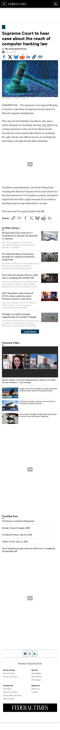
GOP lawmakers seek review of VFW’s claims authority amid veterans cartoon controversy (17, 295)
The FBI (46, 125)
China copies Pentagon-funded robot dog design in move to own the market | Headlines (38, 415)
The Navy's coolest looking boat (18, 521)
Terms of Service (10, 676)
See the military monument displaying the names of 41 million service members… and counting (29, 381)
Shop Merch (36, 676)
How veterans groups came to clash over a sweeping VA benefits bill (20, 276)
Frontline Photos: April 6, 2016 (17, 534)
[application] (30, 362)
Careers (34, 692)
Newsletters (36, 673)
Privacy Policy (9, 673)
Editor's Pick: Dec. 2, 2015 (15, 541)
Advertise (7, 688)
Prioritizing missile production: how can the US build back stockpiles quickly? (37, 402)
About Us (35, 688)
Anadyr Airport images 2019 (16, 527)
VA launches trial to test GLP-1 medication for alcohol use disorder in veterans (20, 235)
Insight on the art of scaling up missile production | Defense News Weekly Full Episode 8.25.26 (38, 389)
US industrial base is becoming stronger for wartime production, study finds (18, 256)
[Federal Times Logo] (17, 4)
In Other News (10, 228)
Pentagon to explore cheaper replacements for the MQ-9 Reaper (19, 315)
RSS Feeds (36, 679)
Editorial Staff (8, 698)
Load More (30, 331)
